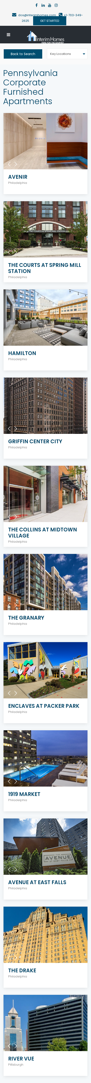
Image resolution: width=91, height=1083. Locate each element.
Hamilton (22, 353)
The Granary (26, 617)
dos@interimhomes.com (38, 15)
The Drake (22, 970)
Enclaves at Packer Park (43, 706)
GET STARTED (49, 21)
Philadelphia (17, 183)
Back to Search (23, 54)
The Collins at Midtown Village (42, 532)
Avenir (17, 177)
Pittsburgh (15, 1064)
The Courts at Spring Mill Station (44, 268)
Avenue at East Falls (37, 882)
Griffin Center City (35, 441)
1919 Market (24, 794)
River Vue (21, 1058)
